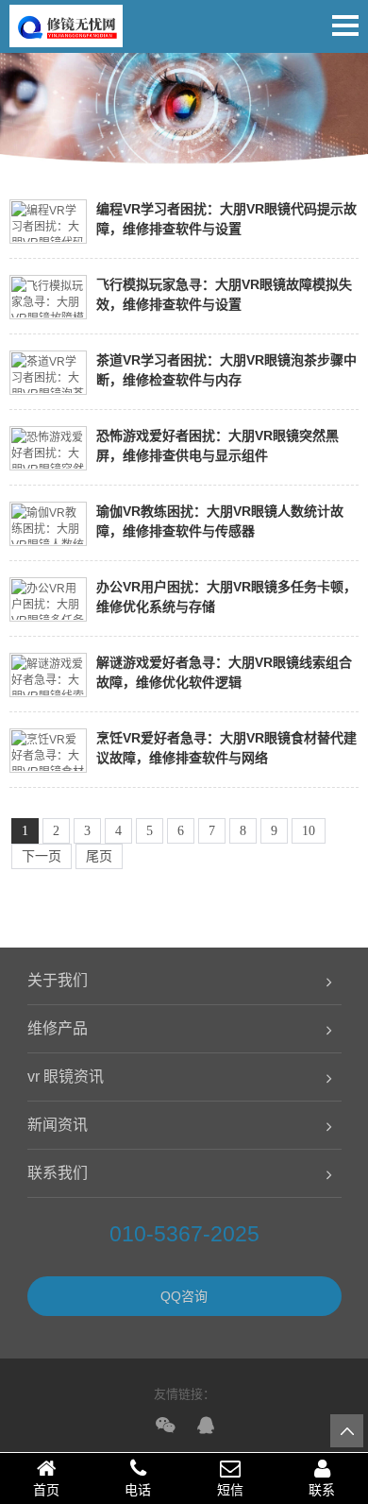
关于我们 (57, 980)
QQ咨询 (184, 1296)
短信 (230, 1489)
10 (308, 831)
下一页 (41, 856)
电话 (138, 1489)
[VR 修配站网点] (66, 33)
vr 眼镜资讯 (65, 1076)
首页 (46, 1489)
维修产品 (57, 1028)
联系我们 (57, 1173)
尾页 (99, 856)
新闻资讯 (57, 1125)
